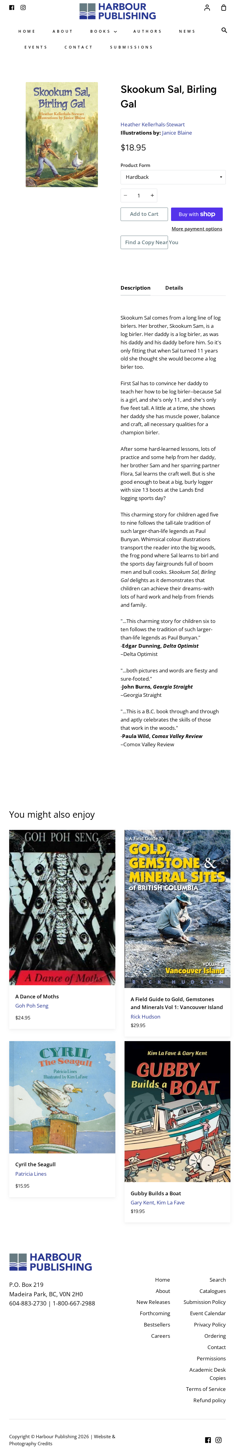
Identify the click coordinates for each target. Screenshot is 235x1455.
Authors (148, 31)
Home (27, 31)
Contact (79, 47)
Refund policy (209, 1400)
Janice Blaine (177, 132)
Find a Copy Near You (146, 242)
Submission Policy (205, 1301)
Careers (160, 1335)
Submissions (132, 47)
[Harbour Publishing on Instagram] (218, 1440)
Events (36, 47)
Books (102, 31)
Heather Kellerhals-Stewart (153, 124)
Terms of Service (206, 1388)
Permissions (211, 1358)
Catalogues (213, 1290)
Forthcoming (155, 1313)
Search (218, 1279)
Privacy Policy (210, 1324)
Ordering (215, 1335)
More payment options (197, 229)
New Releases (153, 1301)
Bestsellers (157, 1324)
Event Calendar (208, 1313)
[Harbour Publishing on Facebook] (208, 1440)
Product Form (135, 165)
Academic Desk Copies (207, 1373)
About (63, 31)
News (187, 31)
